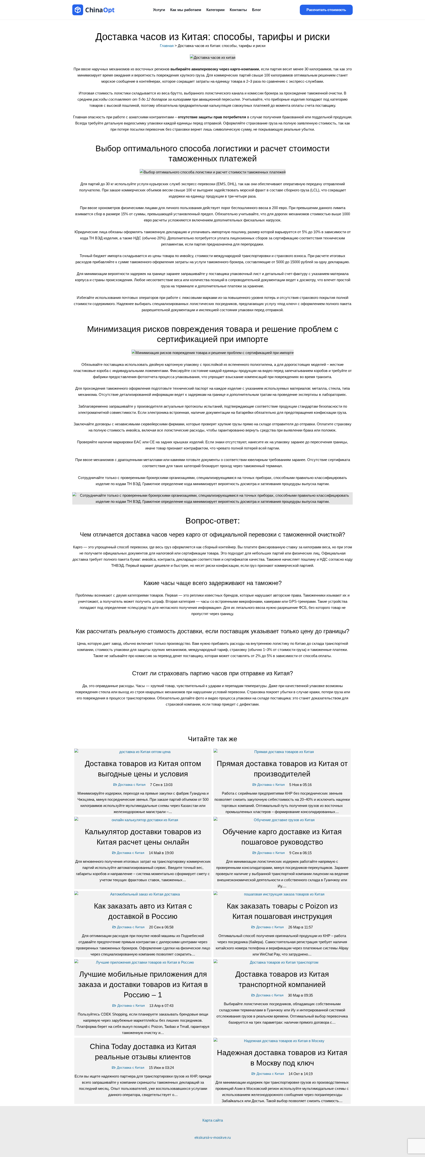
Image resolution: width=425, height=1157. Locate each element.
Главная (167, 46)
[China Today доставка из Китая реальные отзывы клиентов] (143, 1071)
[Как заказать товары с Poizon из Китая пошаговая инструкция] (282, 924)
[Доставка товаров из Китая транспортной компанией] (282, 997)
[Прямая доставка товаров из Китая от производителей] (282, 782)
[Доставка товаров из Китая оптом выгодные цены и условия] (143, 782)
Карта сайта (212, 1120)
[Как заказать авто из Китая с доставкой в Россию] (143, 924)
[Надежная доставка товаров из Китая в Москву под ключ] (282, 1071)
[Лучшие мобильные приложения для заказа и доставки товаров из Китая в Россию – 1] (143, 997)
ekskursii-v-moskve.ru (213, 1137)
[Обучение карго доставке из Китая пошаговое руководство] (282, 853)
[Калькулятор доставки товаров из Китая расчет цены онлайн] (143, 853)
